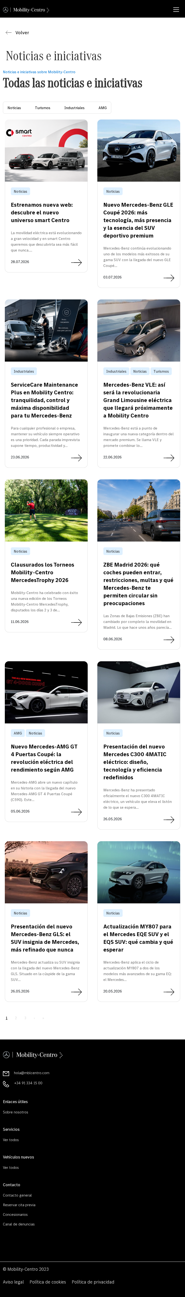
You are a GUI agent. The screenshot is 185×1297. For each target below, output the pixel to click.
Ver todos (11, 1139)
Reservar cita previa (19, 1204)
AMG (103, 107)
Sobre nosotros (15, 1112)
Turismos (42, 107)
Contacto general (17, 1195)
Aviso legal (13, 1282)
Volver (22, 32)
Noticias (14, 107)
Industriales (74, 107)
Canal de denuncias (19, 1224)
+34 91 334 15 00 (28, 1082)
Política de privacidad (93, 1282)
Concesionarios (15, 1214)
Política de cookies (48, 1282)
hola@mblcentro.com (31, 1072)
